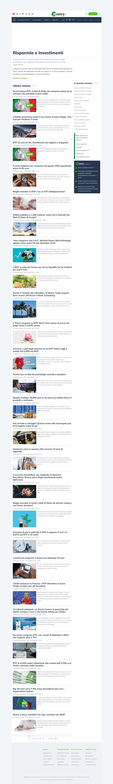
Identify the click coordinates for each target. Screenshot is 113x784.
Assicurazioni (78, 97)
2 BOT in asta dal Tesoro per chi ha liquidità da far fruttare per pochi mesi (42, 268)
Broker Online (61, 759)
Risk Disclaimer (89, 756)
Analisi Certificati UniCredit (83, 91)
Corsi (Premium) (61, 756)
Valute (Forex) (75, 764)
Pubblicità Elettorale (48, 764)
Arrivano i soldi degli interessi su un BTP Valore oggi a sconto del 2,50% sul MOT (40, 349)
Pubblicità (45, 762)
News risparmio (81, 144)
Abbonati (93, 14)
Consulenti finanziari (83, 157)
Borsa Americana (76, 759)
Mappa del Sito (47, 753)
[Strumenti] (70, 20)
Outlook (78, 147)
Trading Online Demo (63, 753)
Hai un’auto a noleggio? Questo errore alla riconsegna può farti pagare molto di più (42, 424)
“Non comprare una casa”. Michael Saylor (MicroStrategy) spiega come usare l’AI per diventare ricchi (42, 241)
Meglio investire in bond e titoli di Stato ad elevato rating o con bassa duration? (42, 504)
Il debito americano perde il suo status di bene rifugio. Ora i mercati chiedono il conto (42, 118)
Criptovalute (60, 762)
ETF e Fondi (78, 107)
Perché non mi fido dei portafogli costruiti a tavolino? (39, 374)
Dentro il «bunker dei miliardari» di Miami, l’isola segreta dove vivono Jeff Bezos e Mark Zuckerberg (41, 294)
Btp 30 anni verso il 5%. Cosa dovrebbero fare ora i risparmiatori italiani (38, 690)
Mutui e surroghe (79, 123)
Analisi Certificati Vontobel (82, 94)
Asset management (82, 150)
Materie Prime (75, 762)
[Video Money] (73, 20)
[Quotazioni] (63, 20)
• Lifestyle (97, 20)
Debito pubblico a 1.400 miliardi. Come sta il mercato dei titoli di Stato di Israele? (41, 216)
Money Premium (47, 756)
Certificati (77, 104)
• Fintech (85, 20)
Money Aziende (47, 759)
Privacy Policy (89, 762)
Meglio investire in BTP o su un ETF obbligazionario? (39, 191)
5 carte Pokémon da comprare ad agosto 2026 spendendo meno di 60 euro (42, 167)
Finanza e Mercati (76, 749)
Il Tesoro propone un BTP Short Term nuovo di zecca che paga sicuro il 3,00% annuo (41, 324)
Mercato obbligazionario (82, 120)
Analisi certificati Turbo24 (82, 88)
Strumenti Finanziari (63, 749)
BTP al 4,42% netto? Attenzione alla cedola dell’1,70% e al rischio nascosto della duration (42, 664)
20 (56, 738)
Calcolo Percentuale (62, 764)
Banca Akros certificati (81, 100)
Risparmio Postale (80, 126)
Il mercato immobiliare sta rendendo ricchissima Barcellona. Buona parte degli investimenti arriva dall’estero (37, 477)
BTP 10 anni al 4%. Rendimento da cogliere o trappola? (40, 142)
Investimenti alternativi (81, 113)
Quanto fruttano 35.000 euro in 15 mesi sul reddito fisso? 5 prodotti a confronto (42, 398)
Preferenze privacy (90, 764)
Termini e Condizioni (91, 759)
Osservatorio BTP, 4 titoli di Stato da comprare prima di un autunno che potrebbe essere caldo (42, 92)
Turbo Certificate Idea (81, 129)
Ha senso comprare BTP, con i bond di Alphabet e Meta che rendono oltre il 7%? (41, 636)
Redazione (88, 753)
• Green (91, 20)
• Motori (79, 20)
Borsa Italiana (75, 753)
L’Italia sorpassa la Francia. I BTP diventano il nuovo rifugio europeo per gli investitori (39, 584)
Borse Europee (75, 756)
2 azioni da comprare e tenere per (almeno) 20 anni (38, 558)
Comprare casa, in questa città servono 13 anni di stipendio (38, 450)
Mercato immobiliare (81, 116)
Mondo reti (79, 153)
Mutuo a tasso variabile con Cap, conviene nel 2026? (39, 714)
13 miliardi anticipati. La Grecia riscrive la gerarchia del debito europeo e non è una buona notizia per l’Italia (40, 610)
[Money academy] (67, 20)
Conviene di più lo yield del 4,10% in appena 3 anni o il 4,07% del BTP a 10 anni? (40, 533)
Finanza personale (80, 110)
